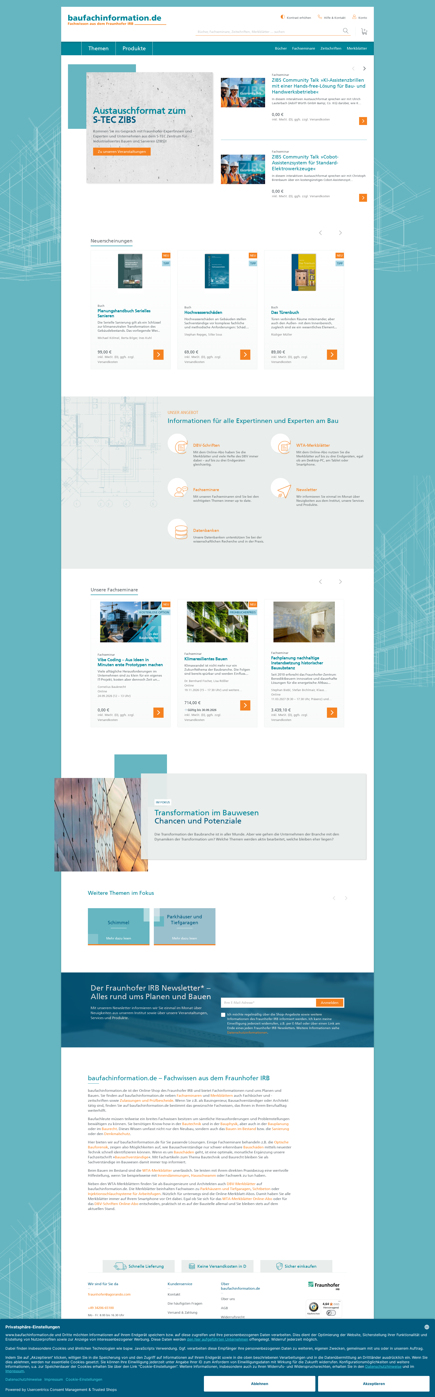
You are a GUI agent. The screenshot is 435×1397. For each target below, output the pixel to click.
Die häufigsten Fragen (185, 1303)
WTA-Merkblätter (157, 1170)
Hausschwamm (204, 1175)
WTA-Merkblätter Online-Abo (247, 1199)
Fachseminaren (189, 1095)
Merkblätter (357, 48)
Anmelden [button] (329, 1003)
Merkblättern (221, 1095)
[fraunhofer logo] (324, 1287)
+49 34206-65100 (101, 1308)
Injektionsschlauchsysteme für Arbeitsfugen (124, 1194)
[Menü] (339, 1302)
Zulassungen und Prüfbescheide (146, 1100)
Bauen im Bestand (241, 1129)
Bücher (281, 48)
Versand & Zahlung (182, 1313)
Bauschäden (254, 1147)
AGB (224, 1308)
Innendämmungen (173, 1175)
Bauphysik (229, 1124)
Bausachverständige (131, 1157)
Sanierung (280, 1129)
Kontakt (174, 1294)
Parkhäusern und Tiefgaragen (225, 1189)
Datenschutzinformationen (247, 1033)
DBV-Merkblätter (241, 1184)
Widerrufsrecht (233, 1317)
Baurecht (109, 1129)
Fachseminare (303, 48)
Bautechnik (192, 1124)
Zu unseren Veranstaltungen (122, 151)
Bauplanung (278, 1124)
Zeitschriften (331, 48)
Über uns (228, 1299)
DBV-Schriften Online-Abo (116, 1204)
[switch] (331, 1313)
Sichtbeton (261, 1189)
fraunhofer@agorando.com (109, 1294)
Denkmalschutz (117, 1134)
